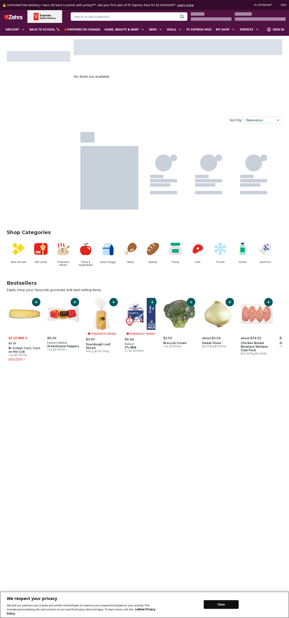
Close (221, 604)
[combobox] (129, 16)
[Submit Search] (182, 16)
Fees (283, 5)
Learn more (185, 5)
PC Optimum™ (263, 5)
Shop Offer (15, 359)
